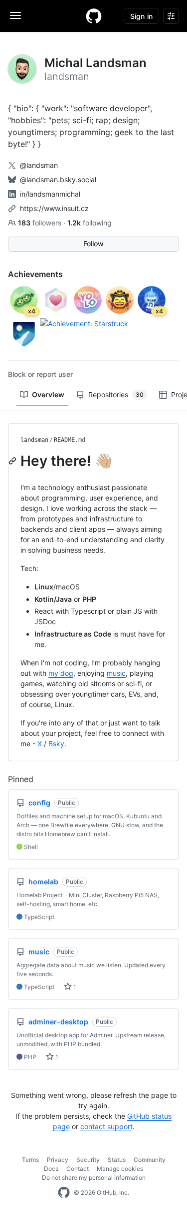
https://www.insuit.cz (54, 208)
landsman (34, 439)
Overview (48, 394)
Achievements (35, 274)
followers (40, 222)
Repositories (116, 394)
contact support (106, 1126)
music (116, 673)
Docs (51, 1168)
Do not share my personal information (94, 1177)
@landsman (39, 165)
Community (150, 1159)
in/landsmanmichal (50, 194)
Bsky (56, 743)
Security (88, 1159)
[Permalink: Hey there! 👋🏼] (13, 461)
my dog (60, 673)
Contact (77, 1168)
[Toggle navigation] (15, 15)
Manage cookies (120, 1168)
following (89, 222)
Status (117, 1159)
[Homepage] (94, 16)
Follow (93, 243)
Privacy (57, 1159)
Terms (30, 1159)
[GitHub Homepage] (64, 1192)
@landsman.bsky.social (58, 179)
